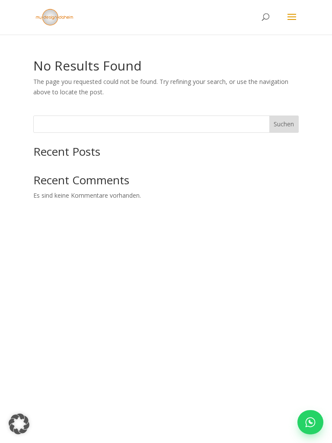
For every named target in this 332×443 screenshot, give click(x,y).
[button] (19, 424)
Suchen (284, 124)
